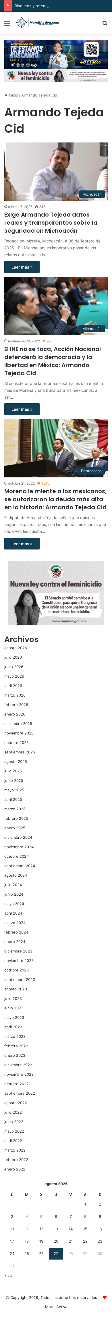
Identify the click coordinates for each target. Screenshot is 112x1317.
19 (41, 1241)
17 (12, 1241)
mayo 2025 (14, 790)
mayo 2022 (14, 1131)
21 (71, 1241)
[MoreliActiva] (37, 23)
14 (71, 1229)
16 (100, 1229)
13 (56, 1229)
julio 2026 (13, 657)
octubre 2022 (16, 1083)
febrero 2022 (16, 1159)
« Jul (8, 1275)
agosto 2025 (15, 761)
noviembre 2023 (19, 960)
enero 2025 (14, 828)
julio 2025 (13, 771)
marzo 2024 (15, 922)
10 (12, 1229)
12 (41, 1229)
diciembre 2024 (18, 837)
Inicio (13, 95)
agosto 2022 (15, 1102)
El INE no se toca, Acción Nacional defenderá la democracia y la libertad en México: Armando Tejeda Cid (52, 361)
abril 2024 (13, 913)
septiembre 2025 (19, 752)
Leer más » (21, 267)
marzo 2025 (15, 809)
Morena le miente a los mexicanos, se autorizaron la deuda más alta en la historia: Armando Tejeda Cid (55, 499)
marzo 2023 (15, 1036)
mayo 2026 (14, 676)
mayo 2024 (14, 903)
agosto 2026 (15, 647)
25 (26, 1253)
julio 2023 (13, 998)
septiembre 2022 (19, 1093)
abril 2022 (13, 1140)
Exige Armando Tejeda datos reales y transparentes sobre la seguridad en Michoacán (50, 223)
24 (12, 1253)
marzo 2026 (15, 695)
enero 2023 (14, 1055)
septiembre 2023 (19, 979)
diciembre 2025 (18, 723)
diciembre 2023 (18, 951)
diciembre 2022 (18, 1065)
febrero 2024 (16, 932)
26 (41, 1253)
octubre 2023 (16, 970)
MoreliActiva (56, 1306)
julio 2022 (13, 1112)
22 (85, 1241)
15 (85, 1229)
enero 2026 (14, 714)
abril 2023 (13, 1027)
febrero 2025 (16, 818)
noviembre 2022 (19, 1074)
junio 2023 (13, 1008)
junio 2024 (13, 894)
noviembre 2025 (19, 733)
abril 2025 (13, 799)
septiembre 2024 (19, 865)
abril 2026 (13, 685)
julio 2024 (13, 884)
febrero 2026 (16, 704)
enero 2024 (14, 941)
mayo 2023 (14, 1017)
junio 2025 (13, 780)
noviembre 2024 (19, 846)
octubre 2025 (16, 742)
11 (26, 1229)
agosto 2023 (15, 989)
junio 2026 (13, 666)
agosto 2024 (15, 875)
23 (100, 1241)
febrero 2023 (16, 1046)
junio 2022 (13, 1121)
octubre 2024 (16, 856)
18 (27, 1241)
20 (56, 1241)
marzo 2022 (15, 1150)
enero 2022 (14, 1169)
